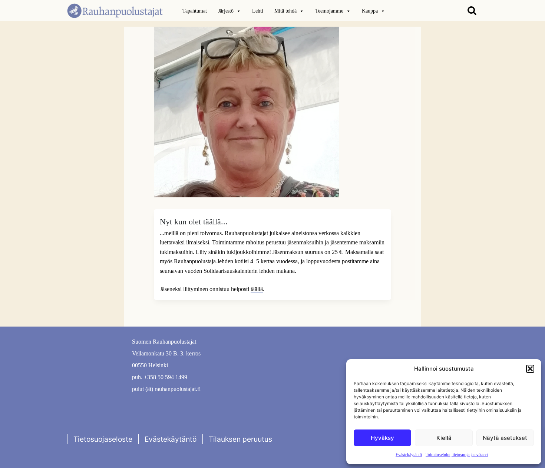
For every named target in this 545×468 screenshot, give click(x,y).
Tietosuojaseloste (102, 439)
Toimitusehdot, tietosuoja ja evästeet (457, 454)
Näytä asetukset (505, 437)
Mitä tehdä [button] (285, 11)
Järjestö (226, 11)
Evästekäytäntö (409, 454)
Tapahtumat (194, 11)
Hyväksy (382, 437)
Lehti (257, 11)
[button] (530, 368)
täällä (257, 289)
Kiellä (444, 437)
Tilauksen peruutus (240, 439)
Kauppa (370, 11)
